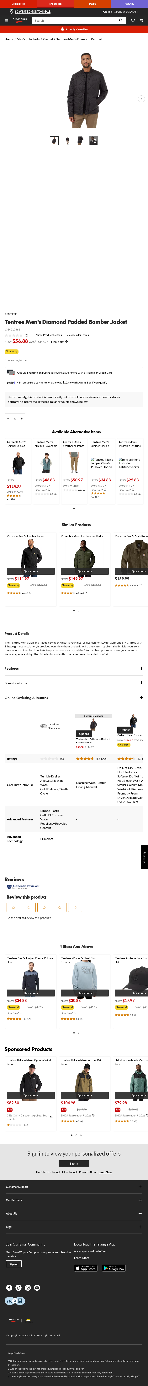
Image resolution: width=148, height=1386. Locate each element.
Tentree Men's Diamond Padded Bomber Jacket (66, 321)
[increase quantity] (21, 418)
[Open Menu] (6, 20)
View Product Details (49, 334)
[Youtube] (37, 1288)
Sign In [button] (74, 1163)
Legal (9, 1226)
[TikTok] (18, 1288)
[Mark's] (92, 4)
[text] (18, 497)
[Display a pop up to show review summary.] (87, 593)
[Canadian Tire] (18, 4)
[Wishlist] (133, 20)
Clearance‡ (11, 351)
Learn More (81, 1257)
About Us (11, 1213)
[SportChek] (55, 4)
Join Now (105, 1172)
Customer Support (17, 1186)
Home (9, 39)
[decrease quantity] (8, 418)
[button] (121, 20)
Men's (21, 39)
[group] (18, 585)
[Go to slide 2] (67, 140)
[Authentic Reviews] (23, 887)
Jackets (34, 39)
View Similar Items (78, 334)
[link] (18, 335)
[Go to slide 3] (80, 140)
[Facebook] (9, 1288)
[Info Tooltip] (66, 341)
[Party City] (129, 4)
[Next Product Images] (141, 98)
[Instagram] (28, 1288)
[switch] (45, 726)
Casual (48, 39)
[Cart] (141, 20)
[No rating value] (15, 335)
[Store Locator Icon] (11, 11)
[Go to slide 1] (54, 140)
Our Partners (14, 1200)
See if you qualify (97, 382)
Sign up (13, 1264)
